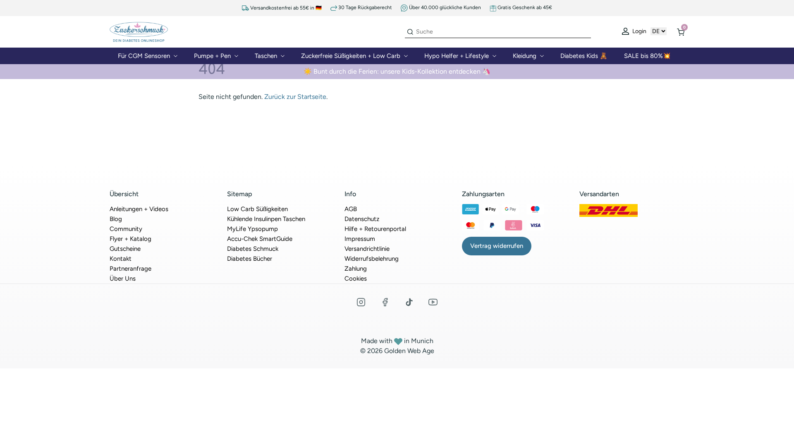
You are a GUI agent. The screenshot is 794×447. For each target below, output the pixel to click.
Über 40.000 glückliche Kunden (444, 7)
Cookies (355, 278)
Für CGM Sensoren (144, 56)
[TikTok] (409, 302)
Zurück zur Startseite (295, 97)
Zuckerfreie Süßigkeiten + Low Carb (350, 56)
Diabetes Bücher (249, 258)
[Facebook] (385, 302)
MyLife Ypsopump (252, 229)
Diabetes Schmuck (252, 248)
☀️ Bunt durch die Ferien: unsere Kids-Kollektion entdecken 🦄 (397, 71)
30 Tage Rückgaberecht (364, 7)
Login (638, 31)
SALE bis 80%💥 (647, 56)
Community (126, 229)
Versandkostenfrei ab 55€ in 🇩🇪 (285, 8)
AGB (350, 209)
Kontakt (121, 258)
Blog (116, 219)
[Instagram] (361, 302)
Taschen (266, 56)
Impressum (359, 239)
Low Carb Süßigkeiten (257, 209)
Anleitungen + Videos (139, 209)
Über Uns (123, 278)
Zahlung (355, 268)
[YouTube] (433, 302)
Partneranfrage (130, 268)
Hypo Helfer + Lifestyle (456, 56)
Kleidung (524, 56)
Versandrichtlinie (367, 248)
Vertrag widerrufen (496, 246)
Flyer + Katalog (130, 239)
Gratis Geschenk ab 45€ (524, 7)
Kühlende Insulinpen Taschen (266, 219)
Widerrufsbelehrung (371, 258)
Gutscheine (125, 248)
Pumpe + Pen (212, 56)
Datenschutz (361, 219)
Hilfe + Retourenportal (375, 229)
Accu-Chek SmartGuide (259, 239)
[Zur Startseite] (139, 31)
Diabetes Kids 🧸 (583, 56)
